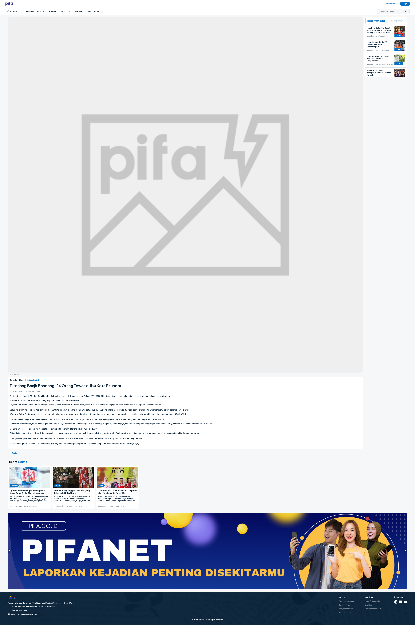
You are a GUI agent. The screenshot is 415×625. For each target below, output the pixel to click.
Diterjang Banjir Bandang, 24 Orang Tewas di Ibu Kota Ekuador (33, 380)
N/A (21, 380)
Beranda (13, 380)
